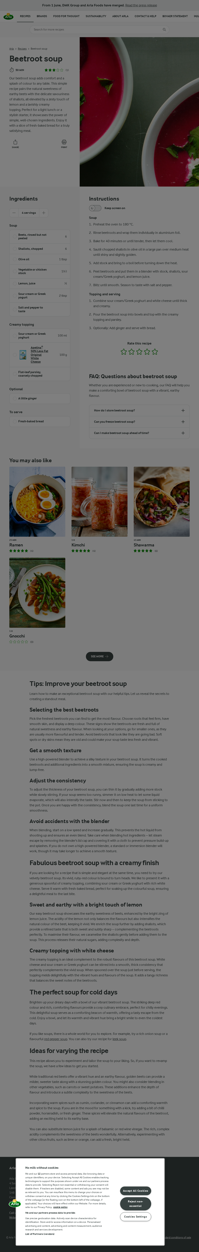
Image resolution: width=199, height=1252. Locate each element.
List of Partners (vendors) (39, 1234)
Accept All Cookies (135, 1191)
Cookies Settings (135, 1216)
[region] (90, 1202)
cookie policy (60, 1207)
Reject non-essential (135, 1204)
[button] (15, 1204)
